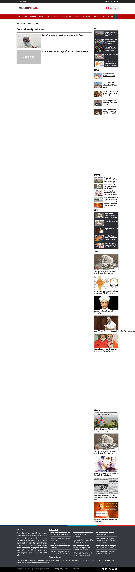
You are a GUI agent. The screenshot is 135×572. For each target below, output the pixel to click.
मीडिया (56, 16)
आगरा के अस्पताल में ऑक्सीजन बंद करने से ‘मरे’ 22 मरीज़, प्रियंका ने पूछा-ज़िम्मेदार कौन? (60, 545)
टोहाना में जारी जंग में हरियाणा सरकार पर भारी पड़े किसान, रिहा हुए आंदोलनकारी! (83, 534)
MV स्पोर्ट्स (86, 16)
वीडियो (77, 16)
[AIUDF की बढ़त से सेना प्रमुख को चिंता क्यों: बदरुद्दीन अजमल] (29, 57)
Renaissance (99, 16)
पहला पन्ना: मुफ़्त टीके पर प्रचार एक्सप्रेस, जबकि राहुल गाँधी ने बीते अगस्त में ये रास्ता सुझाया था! (82, 547)
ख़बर (25, 16)
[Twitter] (108, 1)
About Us (67, 569)
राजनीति (33, 16)
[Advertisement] (106, 144)
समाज (41, 16)
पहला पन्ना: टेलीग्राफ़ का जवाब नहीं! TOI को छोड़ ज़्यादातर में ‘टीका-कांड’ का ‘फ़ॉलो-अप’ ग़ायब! (105, 540)
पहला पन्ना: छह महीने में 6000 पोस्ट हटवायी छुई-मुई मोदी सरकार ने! (105, 552)
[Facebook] (106, 1)
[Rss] (117, 1)
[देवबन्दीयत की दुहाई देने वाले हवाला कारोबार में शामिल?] (29, 43)
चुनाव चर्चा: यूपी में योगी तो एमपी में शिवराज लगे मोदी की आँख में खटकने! (60, 552)
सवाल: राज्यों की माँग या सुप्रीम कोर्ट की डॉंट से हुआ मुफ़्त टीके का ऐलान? (83, 541)
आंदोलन (110, 16)
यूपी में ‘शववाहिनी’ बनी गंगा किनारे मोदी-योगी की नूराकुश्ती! (105, 533)
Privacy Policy (59, 569)
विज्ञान (49, 16)
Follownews (75, 569)
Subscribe (113, 8)
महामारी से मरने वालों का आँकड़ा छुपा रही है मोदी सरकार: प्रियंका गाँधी (106, 546)
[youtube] (114, 1)
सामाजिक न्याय (67, 16)
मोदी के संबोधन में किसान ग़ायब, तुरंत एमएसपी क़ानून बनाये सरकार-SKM (60, 533)
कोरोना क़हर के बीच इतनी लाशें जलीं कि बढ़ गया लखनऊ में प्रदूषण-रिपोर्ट (82, 554)
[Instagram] (111, 1)
